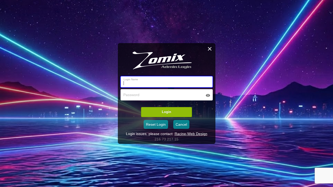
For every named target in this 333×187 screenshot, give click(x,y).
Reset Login (156, 124)
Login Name (131, 79)
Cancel (181, 124)
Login (166, 112)
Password (131, 95)
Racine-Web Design (191, 134)
